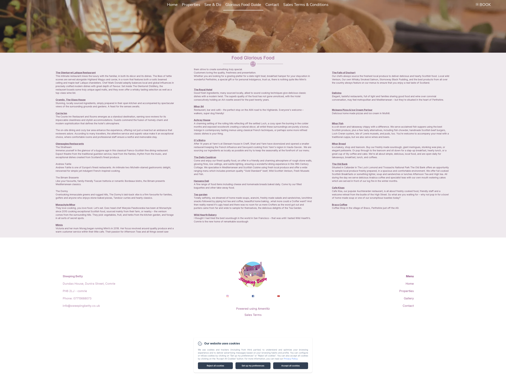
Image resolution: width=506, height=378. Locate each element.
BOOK (485, 4)
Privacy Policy (291, 358)
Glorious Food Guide (243, 4)
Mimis (59, 225)
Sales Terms (253, 315)
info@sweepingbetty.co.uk (81, 305)
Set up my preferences (253, 365)
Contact (272, 4)
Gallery (409, 298)
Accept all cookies (290, 365)
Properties (191, 4)
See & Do (212, 4)
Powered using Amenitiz (253, 308)
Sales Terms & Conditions (305, 4)
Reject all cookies (215, 365)
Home (172, 4)
